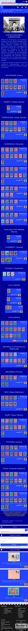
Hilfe (21, 4)
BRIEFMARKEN (5, 10)
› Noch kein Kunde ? (16, 546)
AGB (24, 4)
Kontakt (18, 4)
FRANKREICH (11, 10)
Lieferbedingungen (7, 610)
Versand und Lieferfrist (8, 608)
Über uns (6, 613)
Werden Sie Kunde (21, 610)
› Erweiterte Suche (4, 531)
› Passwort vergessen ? (5, 546)
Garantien (6, 609)
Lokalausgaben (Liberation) (7, 11)
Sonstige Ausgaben (18, 10)
